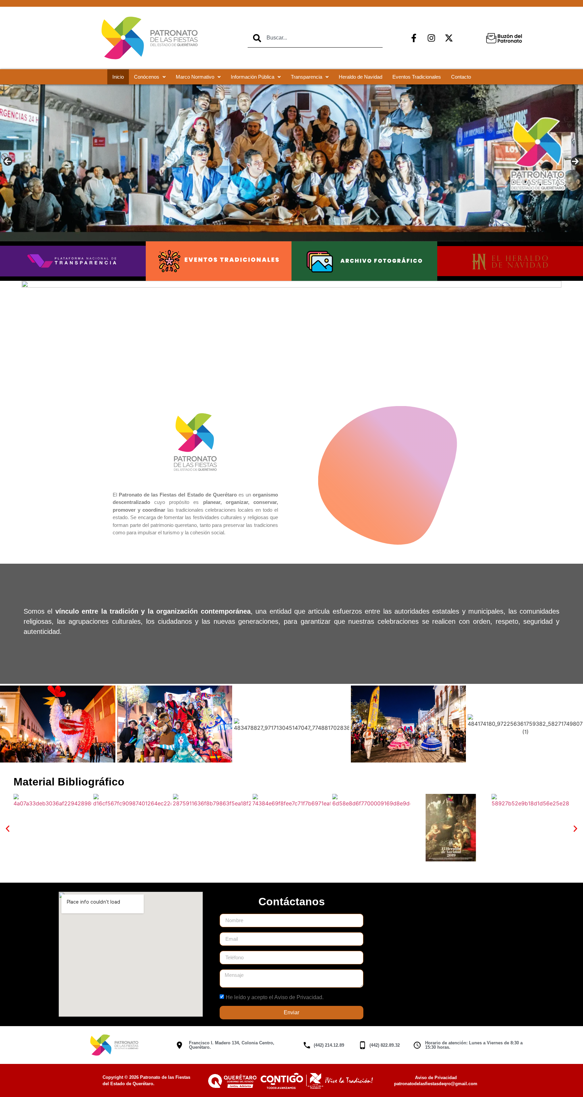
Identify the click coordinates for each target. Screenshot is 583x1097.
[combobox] (315, 38)
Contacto (461, 77)
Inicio (118, 77)
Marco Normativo (195, 77)
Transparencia (306, 77)
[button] (7, 828)
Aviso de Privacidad (436, 1077)
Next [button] (575, 161)
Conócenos (146, 77)
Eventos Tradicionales (416, 77)
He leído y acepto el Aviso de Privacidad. (275, 997)
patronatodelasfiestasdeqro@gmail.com (435, 1083)
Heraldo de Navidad (360, 77)
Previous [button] (7, 161)
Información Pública (252, 77)
